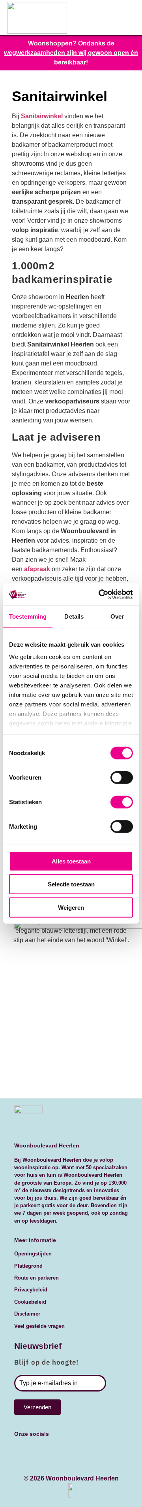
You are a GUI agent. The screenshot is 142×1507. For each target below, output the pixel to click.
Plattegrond (28, 1411)
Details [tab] (74, 616)
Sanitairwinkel (42, 116)
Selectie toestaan (71, 884)
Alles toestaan (71, 861)
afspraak (38, 569)
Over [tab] (117, 616)
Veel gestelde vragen (39, 1471)
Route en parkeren (36, 1423)
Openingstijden (33, 1399)
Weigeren (71, 907)
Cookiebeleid (30, 1447)
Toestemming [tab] (28, 616)
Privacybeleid (30, 1435)
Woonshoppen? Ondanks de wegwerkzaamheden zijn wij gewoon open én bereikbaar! (71, 53)
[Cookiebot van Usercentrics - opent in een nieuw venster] (100, 594)
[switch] (121, 777)
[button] (116, 18)
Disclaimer (27, 1459)
